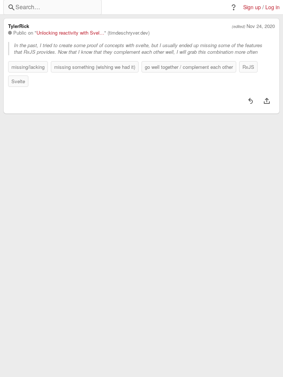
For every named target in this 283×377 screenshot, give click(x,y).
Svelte (18, 81)
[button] (234, 7)
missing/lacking (28, 66)
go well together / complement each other (189, 66)
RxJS (248, 66)
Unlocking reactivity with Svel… (70, 32)
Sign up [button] (252, 7)
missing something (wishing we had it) (94, 66)
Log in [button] (272, 7)
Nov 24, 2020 (261, 26)
